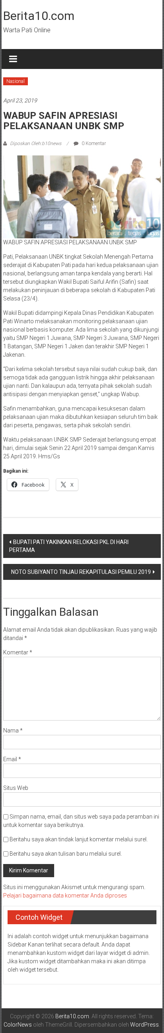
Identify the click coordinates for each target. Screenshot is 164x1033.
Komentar (17, 652)
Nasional (15, 81)
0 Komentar (93, 143)
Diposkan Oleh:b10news (35, 143)
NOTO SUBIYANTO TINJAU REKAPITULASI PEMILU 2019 (81, 572)
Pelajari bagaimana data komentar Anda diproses (65, 895)
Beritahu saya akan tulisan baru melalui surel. (66, 853)
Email (12, 759)
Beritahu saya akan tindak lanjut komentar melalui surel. (79, 839)
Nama (13, 730)
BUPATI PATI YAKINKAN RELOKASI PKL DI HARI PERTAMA (69, 546)
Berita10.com (38, 16)
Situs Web (15, 788)
